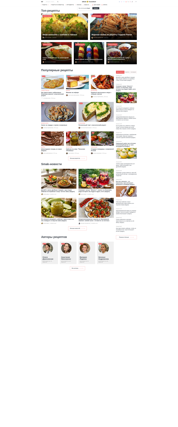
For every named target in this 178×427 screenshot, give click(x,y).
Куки (88, 8)
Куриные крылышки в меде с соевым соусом (101, 93)
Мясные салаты (44, 123)
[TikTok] (132, 2)
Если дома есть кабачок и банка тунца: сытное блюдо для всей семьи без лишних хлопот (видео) (126, 127)
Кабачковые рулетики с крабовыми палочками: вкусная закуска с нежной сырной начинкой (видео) (126, 136)
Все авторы (75, 268)
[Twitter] (128, 2)
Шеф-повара (97, 4)
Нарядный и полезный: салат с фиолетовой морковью (119, 58)
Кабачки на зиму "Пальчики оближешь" (75, 149)
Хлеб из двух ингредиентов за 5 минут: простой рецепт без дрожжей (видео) (125, 165)
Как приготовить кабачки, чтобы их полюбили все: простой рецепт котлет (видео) (126, 230)
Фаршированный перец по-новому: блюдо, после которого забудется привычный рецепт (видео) (126, 212)
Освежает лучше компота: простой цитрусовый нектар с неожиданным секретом (126, 174)
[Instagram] (130, 2)
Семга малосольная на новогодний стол (56, 58)
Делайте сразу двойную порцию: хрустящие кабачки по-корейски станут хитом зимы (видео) (58, 190)
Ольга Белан (71, 153)
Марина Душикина (97, 153)
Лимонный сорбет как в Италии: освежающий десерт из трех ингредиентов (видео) (126, 145)
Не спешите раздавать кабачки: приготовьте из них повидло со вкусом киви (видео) (57, 219)
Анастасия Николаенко (73, 95)
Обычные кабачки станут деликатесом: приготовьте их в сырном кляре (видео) (125, 203)
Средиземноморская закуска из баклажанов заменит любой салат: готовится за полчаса (94, 219)
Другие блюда (94, 90)
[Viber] (121, 1)
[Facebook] (119, 2)
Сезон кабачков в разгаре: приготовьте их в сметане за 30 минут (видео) (125, 221)
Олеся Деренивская (48, 153)
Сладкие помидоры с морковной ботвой (102, 149)
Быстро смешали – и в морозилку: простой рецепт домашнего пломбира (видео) (125, 183)
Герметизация (94, 147)
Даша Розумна (48, 37)
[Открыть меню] (42, 1)
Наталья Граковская (85, 223)
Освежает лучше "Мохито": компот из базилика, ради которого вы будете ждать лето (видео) (95, 190)
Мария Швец (46, 194)
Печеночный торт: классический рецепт (92, 125)
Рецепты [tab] (127, 72)
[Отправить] (57, 2)
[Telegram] (124, 2)
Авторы (105, 4)
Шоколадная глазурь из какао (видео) (51, 149)
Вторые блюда (82, 123)
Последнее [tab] (133, 72)
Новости (86, 4)
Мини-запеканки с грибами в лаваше (60, 35)
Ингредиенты (70, 4)
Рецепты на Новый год (57, 4)
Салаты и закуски (47, 44)
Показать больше (124, 237)
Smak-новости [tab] (120, 72)
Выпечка (68, 90)
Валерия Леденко (83, 258)
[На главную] (89, 1)
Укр (136, 1)
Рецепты (44, 4)
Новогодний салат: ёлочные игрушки (88, 59)
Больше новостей (75, 228)
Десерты (43, 147)
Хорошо (96, 8)
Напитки (79, 4)
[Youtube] (126, 2)
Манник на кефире (72, 92)
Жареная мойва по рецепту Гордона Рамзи (111, 35)
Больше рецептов (75, 158)
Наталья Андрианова (98, 37)
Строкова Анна (46, 98)
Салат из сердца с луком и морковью (54, 125)
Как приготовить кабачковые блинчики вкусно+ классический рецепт (52, 94)
